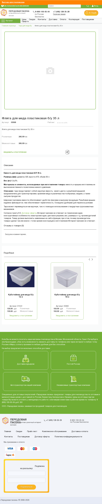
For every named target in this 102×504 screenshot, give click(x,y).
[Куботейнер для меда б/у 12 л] (20, 278)
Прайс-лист (32, 431)
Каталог (9, 21)
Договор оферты (29, 213)
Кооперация (74, 19)
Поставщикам (88, 19)
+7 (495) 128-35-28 (54, 420)
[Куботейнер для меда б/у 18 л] (67, 278)
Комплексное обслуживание (54, 431)
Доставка (53, 19)
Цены (24, 19)
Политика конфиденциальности (68, 437)
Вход (96, 6)
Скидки (32, 19)
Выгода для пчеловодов (13, 2)
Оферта (25, 21)
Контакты (42, 19)
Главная (7, 431)
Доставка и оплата (80, 431)
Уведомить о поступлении (14, 151)
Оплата (63, 19)
